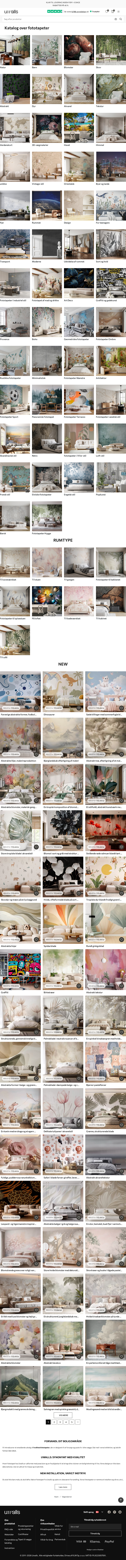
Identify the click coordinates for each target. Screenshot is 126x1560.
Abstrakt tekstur (94, 992)
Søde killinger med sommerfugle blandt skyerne (104, 714)
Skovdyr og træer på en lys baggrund (19, 899)
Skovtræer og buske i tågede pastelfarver (104, 1270)
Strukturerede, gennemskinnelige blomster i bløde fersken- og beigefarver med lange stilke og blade (19, 1038)
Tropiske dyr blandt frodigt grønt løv (104, 899)
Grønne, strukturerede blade (100, 1131)
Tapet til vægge (25, 1539)
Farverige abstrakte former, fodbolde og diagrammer (19, 714)
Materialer (9, 1534)
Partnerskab (60, 1539)
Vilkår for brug (46, 1539)
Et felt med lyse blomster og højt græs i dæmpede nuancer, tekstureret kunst (19, 1316)
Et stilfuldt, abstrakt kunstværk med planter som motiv (104, 807)
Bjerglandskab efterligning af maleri (61, 760)
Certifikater (23, 1534)
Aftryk (43, 1534)
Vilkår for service (59, 1527)
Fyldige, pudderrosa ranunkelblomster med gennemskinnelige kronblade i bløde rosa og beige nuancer (19, 1177)
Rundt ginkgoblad (95, 946)
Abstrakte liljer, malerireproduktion (18, 760)
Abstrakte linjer (8, 946)
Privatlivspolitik (47, 1529)
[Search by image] (116, 19)
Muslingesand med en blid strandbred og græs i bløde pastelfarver (104, 1409)
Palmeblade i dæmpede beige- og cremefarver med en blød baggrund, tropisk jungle (62, 1085)
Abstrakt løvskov (52, 1363)
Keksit (57, 1534)
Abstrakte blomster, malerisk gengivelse (19, 807)
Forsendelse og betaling (11, 1541)
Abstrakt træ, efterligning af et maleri (104, 760)
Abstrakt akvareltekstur (98, 1177)
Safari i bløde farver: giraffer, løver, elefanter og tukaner (62, 1177)
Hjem (56, 1497)
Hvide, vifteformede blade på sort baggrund (62, 899)
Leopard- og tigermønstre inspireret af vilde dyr (19, 1224)
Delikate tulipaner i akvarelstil (58, 1131)
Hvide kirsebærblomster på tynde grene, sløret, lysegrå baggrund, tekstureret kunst (104, 1316)
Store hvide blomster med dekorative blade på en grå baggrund (62, 1270)
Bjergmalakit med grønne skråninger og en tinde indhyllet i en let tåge (19, 1409)
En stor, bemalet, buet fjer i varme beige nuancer (104, 1224)
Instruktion (10, 1548)
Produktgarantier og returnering (25, 1527)
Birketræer (49, 992)
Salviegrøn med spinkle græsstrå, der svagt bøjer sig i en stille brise (62, 1409)
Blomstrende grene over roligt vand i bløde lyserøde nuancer (19, 1270)
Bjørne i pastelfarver (96, 1085)
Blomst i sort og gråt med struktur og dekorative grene (62, 853)
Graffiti (4, 992)
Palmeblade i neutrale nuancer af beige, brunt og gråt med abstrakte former (62, 1038)
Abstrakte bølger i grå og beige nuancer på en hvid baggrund (62, 1224)
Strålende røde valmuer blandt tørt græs (104, 853)
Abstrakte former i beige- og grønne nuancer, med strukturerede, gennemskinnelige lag (19, 1085)
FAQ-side (9, 1529)
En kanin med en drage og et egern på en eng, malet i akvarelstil (19, 1131)
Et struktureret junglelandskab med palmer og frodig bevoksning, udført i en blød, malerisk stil (62, 1316)
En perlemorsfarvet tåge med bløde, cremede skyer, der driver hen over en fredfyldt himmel (104, 1363)
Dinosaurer (49, 714)
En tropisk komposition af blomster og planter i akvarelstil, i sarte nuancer (62, 807)
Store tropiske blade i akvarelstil (17, 853)
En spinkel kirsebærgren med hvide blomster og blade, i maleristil (104, 1038)
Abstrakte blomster (10, 1363)
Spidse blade (50, 946)
